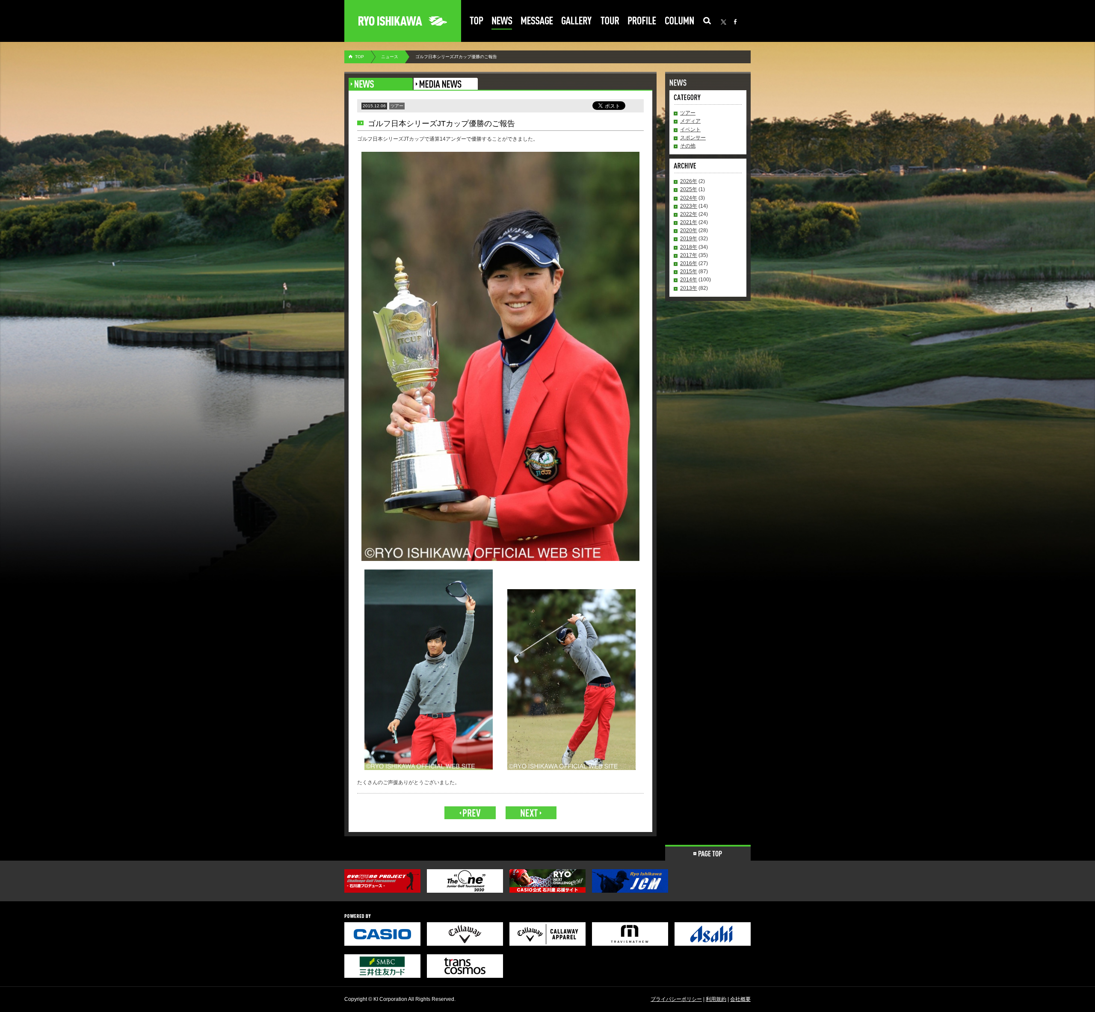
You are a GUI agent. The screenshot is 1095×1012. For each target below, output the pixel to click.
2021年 (688, 222)
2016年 (688, 263)
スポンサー (693, 138)
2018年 (688, 247)
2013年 (688, 288)
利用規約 (716, 999)
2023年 (688, 206)
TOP (359, 56)
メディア (690, 121)
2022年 (688, 214)
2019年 (688, 239)
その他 (687, 146)
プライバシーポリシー (676, 999)
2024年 (688, 198)
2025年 (688, 189)
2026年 (688, 181)
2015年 (688, 271)
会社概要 (740, 999)
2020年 (688, 230)
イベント (690, 130)
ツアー (687, 113)
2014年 (688, 280)
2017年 (688, 255)
